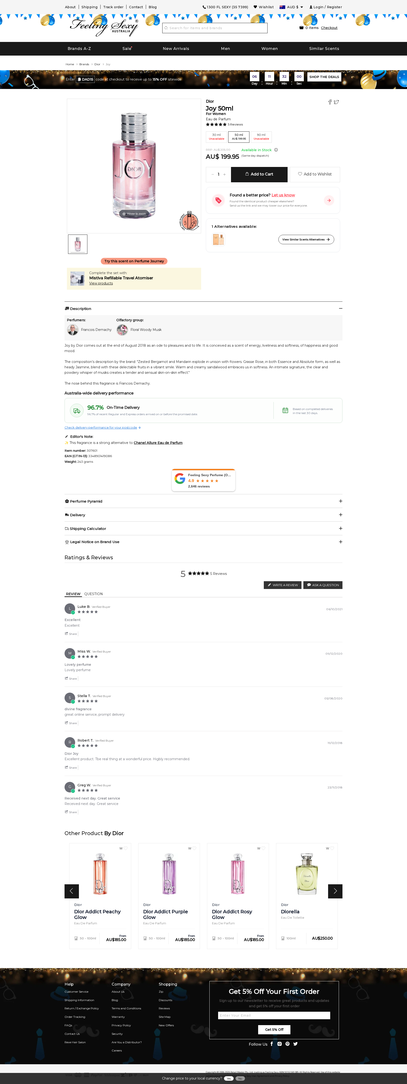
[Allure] (218, 239)
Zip (161, 991)
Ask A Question (325, 585)
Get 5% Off (274, 1029)
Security (117, 1033)
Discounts (165, 1000)
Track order (113, 7)
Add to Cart (261, 174)
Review (73, 594)
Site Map (165, 1017)
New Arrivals (176, 48)
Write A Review (285, 585)
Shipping (89, 7)
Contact (136, 7)
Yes (229, 1078)
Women (269, 48)
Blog (153, 7)
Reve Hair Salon (75, 1042)
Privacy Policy (121, 1025)
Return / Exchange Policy (82, 1008)
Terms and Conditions (126, 1008)
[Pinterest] (288, 1044)
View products (101, 283)
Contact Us (72, 1033)
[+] (224, 174)
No (240, 1078)
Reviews (164, 1008)
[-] (212, 174)
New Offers (166, 1025)
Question (93, 594)
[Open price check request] (329, 200)
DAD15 (87, 79)
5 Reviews (235, 124)
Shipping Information (79, 1000)
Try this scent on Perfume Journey (134, 261)
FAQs (68, 1025)
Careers (117, 1050)
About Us (118, 991)
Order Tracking (75, 1017)
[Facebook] (330, 102)
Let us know (283, 195)
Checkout (329, 28)
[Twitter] (337, 102)
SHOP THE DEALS (324, 77)
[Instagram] (280, 1044)
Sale (126, 48)
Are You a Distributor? (127, 1042)
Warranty (118, 1017)
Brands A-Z (79, 48)
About (70, 7)
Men (225, 48)
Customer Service (76, 991)
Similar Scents (324, 48)
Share (72, 634)
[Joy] (77, 244)
